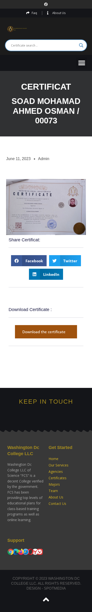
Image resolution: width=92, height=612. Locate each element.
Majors (54, 484)
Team (53, 490)
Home (53, 458)
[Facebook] (46, 4)
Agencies (56, 471)
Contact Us (57, 503)
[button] (81, 62)
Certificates (57, 478)
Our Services (58, 465)
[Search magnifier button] (81, 45)
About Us (56, 497)
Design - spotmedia (46, 588)
